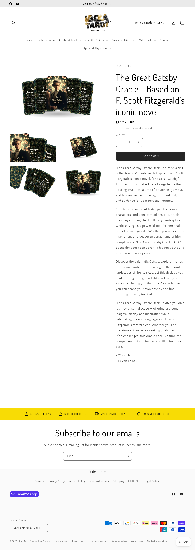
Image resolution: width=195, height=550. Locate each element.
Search (39, 481)
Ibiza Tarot (24, 541)
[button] (14, 23)
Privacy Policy (56, 481)
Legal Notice (152, 481)
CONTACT (134, 481)
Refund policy (61, 541)
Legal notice (137, 541)
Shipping (121, 128)
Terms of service (99, 541)
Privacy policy (79, 541)
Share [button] (123, 372)
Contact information (157, 541)
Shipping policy (119, 541)
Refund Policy (77, 481)
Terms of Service (99, 481)
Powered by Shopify (40, 541)
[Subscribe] (127, 456)
